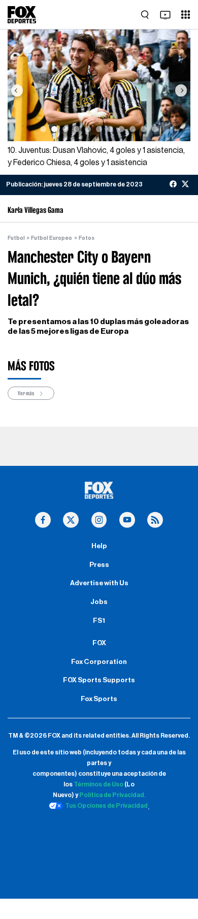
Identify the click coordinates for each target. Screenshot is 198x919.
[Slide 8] (121, 129)
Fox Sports (99, 699)
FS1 (99, 620)
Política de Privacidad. (112, 795)
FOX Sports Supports (99, 680)
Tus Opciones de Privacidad (106, 806)
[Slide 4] (77, 129)
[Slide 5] (88, 129)
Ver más (26, 393)
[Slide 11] (155, 129)
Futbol (16, 238)
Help (99, 546)
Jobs (99, 602)
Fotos (86, 238)
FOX (99, 643)
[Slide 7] (110, 129)
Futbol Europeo (51, 238)
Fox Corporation (99, 662)
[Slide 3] (65, 129)
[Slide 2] (54, 129)
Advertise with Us (99, 583)
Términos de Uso (98, 784)
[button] (17, 90)
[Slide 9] (132, 129)
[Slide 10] (144, 129)
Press (99, 564)
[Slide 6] (99, 129)
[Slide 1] (43, 129)
